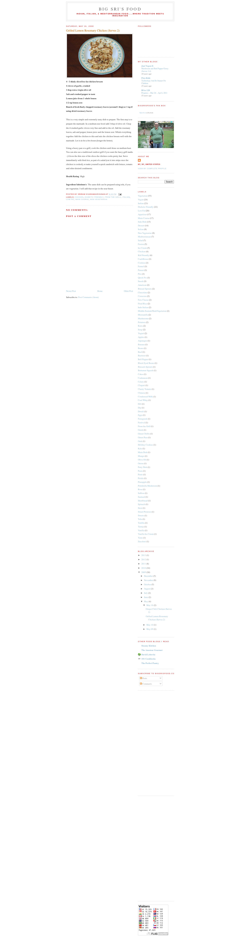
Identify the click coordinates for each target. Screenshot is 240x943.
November (149, 580)
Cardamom (143, 377)
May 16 (150, 605)
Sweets (141, 515)
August (147, 588)
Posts (144, 678)
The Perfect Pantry (150, 663)
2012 (143, 559)
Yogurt (141, 333)
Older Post (128, 291)
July (146, 592)
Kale (140, 448)
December (148, 575)
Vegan (141, 199)
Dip (139, 407)
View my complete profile (152, 168)
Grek (140, 441)
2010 (143, 567)
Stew (140, 507)
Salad (140, 240)
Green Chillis (144, 433)
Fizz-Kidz (145, 77)
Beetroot (142, 355)
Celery (141, 381)
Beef (140, 351)
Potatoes (141, 322)
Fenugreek (142, 418)
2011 (143, 563)
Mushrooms (143, 318)
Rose (140, 489)
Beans (140, 348)
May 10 (150, 624)
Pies (140, 273)
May (146, 601)
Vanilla (141, 530)
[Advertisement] (151, 743)
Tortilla (141, 522)
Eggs (140, 415)
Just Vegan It (147, 65)
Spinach (141, 504)
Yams (140, 537)
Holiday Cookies (145, 444)
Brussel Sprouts (145, 288)
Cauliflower (143, 258)
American (142, 284)
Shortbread (143, 500)
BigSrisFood (143, 113)
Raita (140, 325)
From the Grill (113, 197)
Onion (141, 463)
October (148, 584)
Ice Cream (142, 247)
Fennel (141, 266)
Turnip (141, 526)
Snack (140, 281)
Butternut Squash (145, 370)
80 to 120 (145, 90)
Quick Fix (142, 277)
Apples (141, 337)
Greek (140, 429)
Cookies (141, 262)
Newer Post (71, 291)
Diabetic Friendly (94, 197)
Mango (141, 456)
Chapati (141, 385)
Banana (141, 344)
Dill (139, 403)
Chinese (141, 392)
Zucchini (142, 541)
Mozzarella (143, 314)
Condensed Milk (145, 396)
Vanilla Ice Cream (146, 533)
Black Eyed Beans (146, 363)
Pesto (140, 474)
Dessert (141, 225)
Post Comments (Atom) (88, 297)
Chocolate (142, 292)
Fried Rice (142, 303)
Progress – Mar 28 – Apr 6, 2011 (154, 92)
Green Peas (143, 437)
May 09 (150, 629)
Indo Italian (143, 307)
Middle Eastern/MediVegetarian (152, 310)
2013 (143, 555)
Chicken (79, 197)
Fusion (141, 244)
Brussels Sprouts (145, 366)
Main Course (82, 199)
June (146, 597)
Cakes (140, 374)
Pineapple (142, 481)
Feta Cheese (143, 299)
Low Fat (70, 199)
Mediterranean (144, 236)
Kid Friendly (143, 255)
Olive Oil (142, 459)
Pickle (141, 478)
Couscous (142, 296)
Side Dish (142, 221)
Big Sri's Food (120, 9)
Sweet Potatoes (144, 511)
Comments (147, 683)
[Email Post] (119, 194)
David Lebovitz (148, 654)
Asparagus (142, 340)
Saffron (141, 493)
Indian (141, 203)
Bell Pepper (143, 359)
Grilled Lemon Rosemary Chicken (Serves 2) (93, 30)
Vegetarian (142, 195)
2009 (143, 572)
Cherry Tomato (144, 389)
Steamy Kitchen (148, 645)
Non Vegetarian (98, 199)
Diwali (141, 411)
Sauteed (141, 496)
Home (100, 291)
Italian (126, 197)
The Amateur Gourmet (151, 650)
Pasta (140, 470)
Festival (141, 422)
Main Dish (142, 452)
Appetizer (142, 214)
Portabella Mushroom (147, 485)
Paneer (141, 270)
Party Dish (142, 467)
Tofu (140, 519)
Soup (140, 329)
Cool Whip (143, 400)
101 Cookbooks (148, 658)
